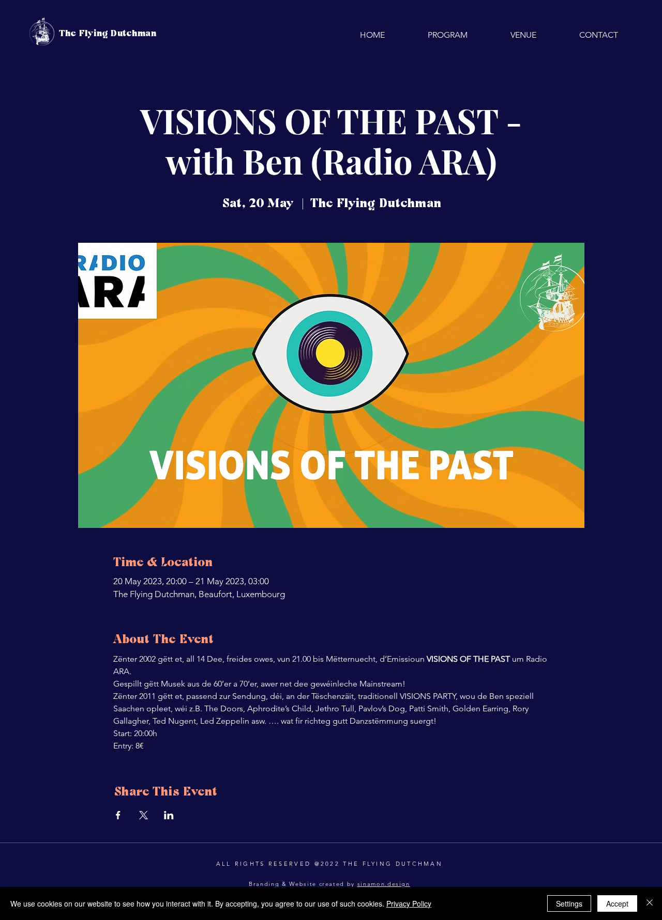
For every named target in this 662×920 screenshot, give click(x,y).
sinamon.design (383, 883)
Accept (617, 903)
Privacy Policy (408, 903)
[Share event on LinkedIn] (169, 815)
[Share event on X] (143, 815)
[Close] (649, 903)
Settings (569, 903)
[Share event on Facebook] (118, 815)
